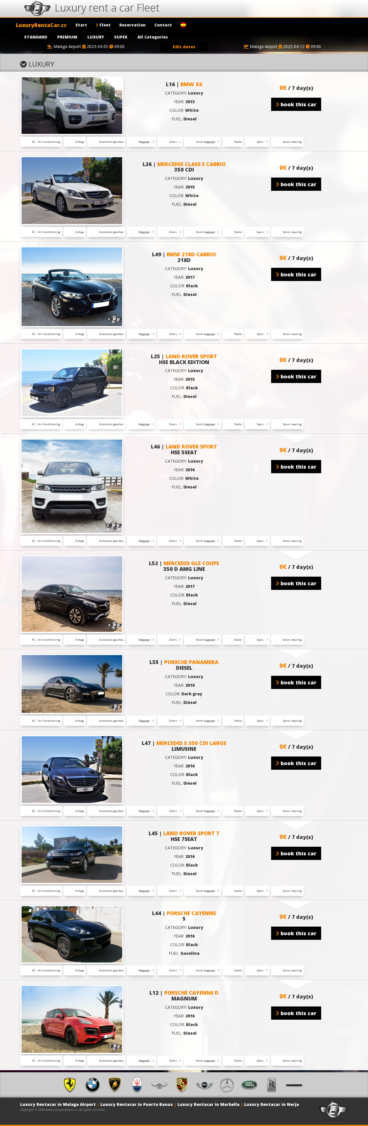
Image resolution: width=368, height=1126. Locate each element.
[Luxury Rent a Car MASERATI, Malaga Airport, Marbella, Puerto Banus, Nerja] (139, 1084)
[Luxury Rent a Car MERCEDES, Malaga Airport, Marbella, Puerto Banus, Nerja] (228, 1084)
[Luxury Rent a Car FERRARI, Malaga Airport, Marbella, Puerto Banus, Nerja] (72, 1084)
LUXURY (95, 37)
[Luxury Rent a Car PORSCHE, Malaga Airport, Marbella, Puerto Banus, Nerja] (184, 1084)
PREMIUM (67, 37)
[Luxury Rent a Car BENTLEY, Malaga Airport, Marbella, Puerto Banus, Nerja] (161, 1084)
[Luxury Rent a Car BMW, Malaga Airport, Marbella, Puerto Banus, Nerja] (94, 1084)
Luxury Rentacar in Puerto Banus (136, 1104)
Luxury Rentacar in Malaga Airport (58, 1104)
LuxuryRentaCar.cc (41, 25)
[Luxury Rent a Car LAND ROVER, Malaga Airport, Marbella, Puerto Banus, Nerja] (251, 1084)
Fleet (104, 25)
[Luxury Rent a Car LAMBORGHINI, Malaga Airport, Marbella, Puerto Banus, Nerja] (116, 1084)
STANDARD (35, 37)
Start (81, 25)
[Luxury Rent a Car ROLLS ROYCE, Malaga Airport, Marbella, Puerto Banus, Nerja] (273, 1084)
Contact (163, 25)
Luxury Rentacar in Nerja (271, 1104)
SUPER (120, 37)
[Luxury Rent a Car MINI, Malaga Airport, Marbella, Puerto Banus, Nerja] (206, 1084)
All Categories (152, 37)
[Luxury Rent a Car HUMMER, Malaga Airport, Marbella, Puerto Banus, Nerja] (296, 1084)
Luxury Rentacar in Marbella (208, 1104)
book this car (297, 104)
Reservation (132, 25)
